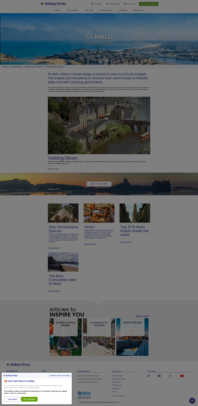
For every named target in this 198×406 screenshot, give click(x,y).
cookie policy (21, 393)
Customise (12, 399)
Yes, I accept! (29, 399)
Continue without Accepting (60, 376)
